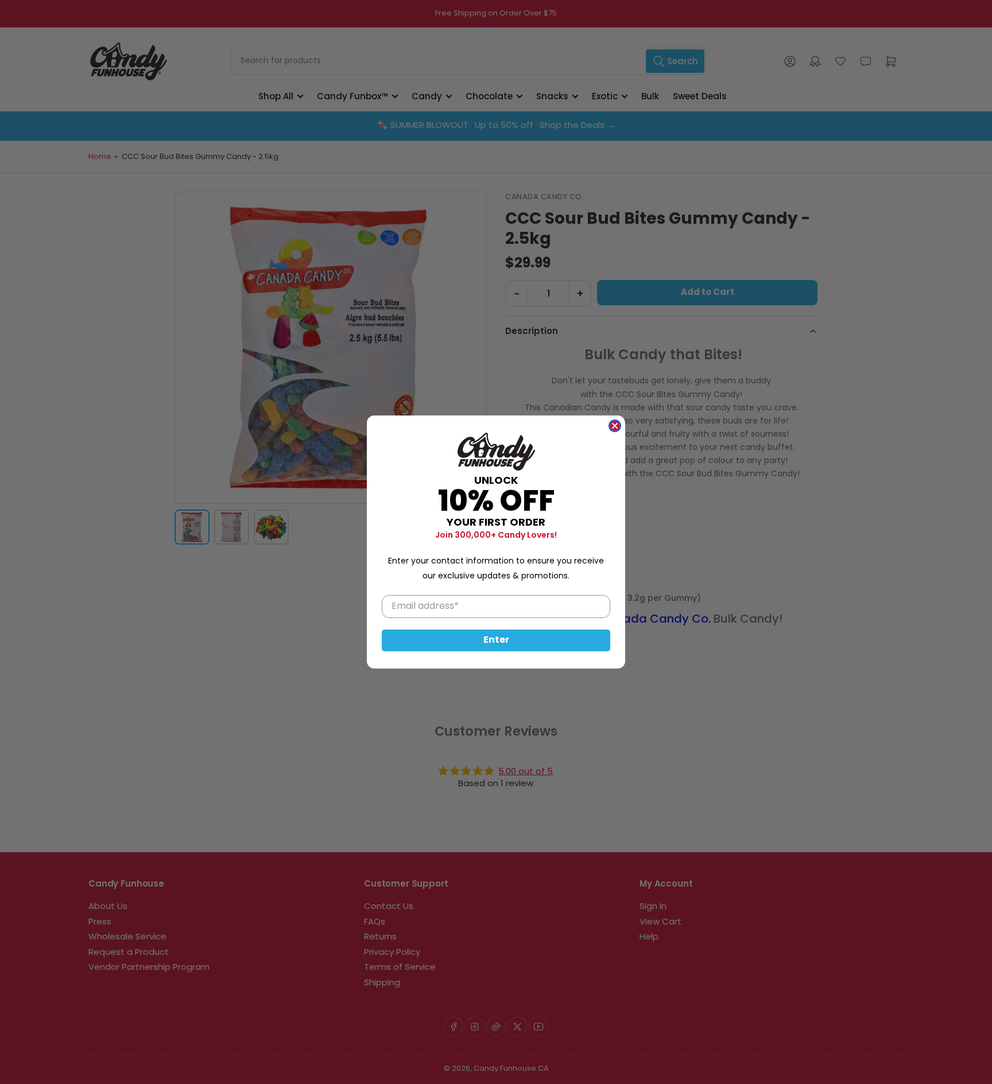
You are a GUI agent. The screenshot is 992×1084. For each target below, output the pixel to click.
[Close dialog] (615, 426)
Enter (496, 640)
